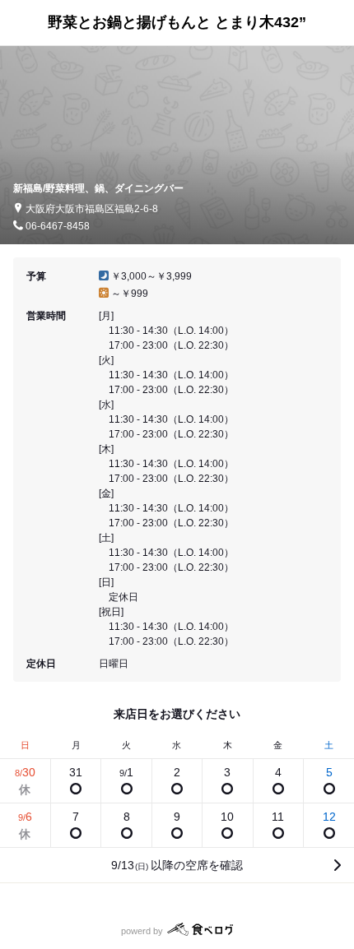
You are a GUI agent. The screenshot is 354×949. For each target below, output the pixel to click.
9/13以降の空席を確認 (177, 865)
